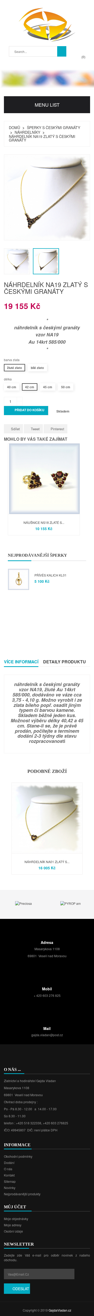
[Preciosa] (23, 903)
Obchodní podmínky (18, 1156)
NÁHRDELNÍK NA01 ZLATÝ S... (47, 861)
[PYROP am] (70, 903)
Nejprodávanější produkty (22, 1194)
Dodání (9, 1162)
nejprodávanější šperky (37, 555)
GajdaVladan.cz (60, 1310)
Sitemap (10, 1181)
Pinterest (57, 428)
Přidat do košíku (26, 410)
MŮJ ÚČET (15, 1207)
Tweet (35, 428)
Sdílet (15, 428)
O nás (8, 1169)
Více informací (21, 662)
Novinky (9, 1187)
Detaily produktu (64, 662)
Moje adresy (12, 1225)
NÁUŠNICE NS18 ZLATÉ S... (44, 522)
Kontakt (9, 1175)
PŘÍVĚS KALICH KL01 (50, 575)
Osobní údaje (13, 1231)
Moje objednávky (16, 1218)
